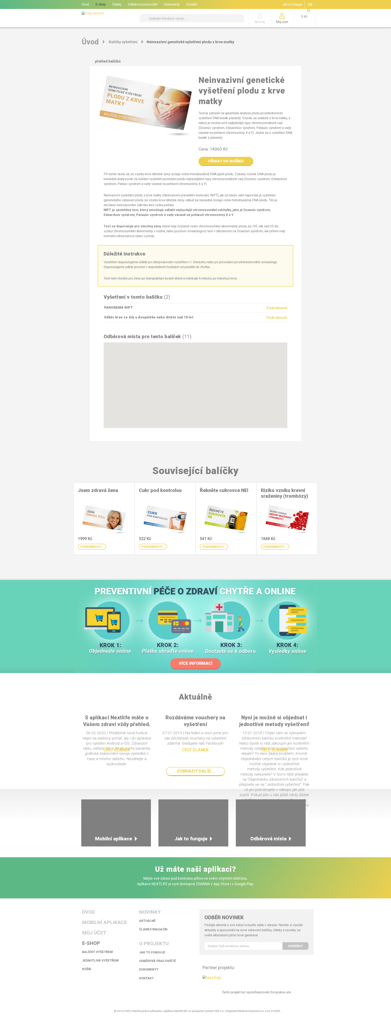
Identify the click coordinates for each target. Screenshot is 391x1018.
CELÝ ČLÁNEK (116, 749)
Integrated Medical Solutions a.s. (244, 1010)
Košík (86, 969)
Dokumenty (172, 4)
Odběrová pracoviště (142, 4)
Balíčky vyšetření (123, 42)
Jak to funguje (292, 4)
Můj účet (94, 933)
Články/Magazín (153, 929)
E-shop (101, 4)
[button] (202, 407)
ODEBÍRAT (295, 946)
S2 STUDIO (273, 1010)
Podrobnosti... (92, 546)
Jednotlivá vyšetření (100, 960)
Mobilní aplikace (113, 839)
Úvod (85, 4)
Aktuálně (147, 921)
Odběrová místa (268, 839)
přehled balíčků (108, 61)
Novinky (150, 912)
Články (117, 4)
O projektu (154, 943)
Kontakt (191, 4)
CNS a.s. (219, 1010)
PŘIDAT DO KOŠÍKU (226, 161)
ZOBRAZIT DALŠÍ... (195, 771)
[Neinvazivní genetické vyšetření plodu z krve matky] (145, 108)
